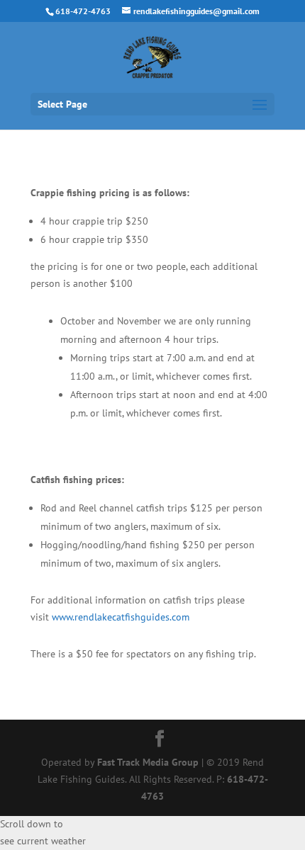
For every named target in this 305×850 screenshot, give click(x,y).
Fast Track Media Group (148, 762)
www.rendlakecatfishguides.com (120, 617)
